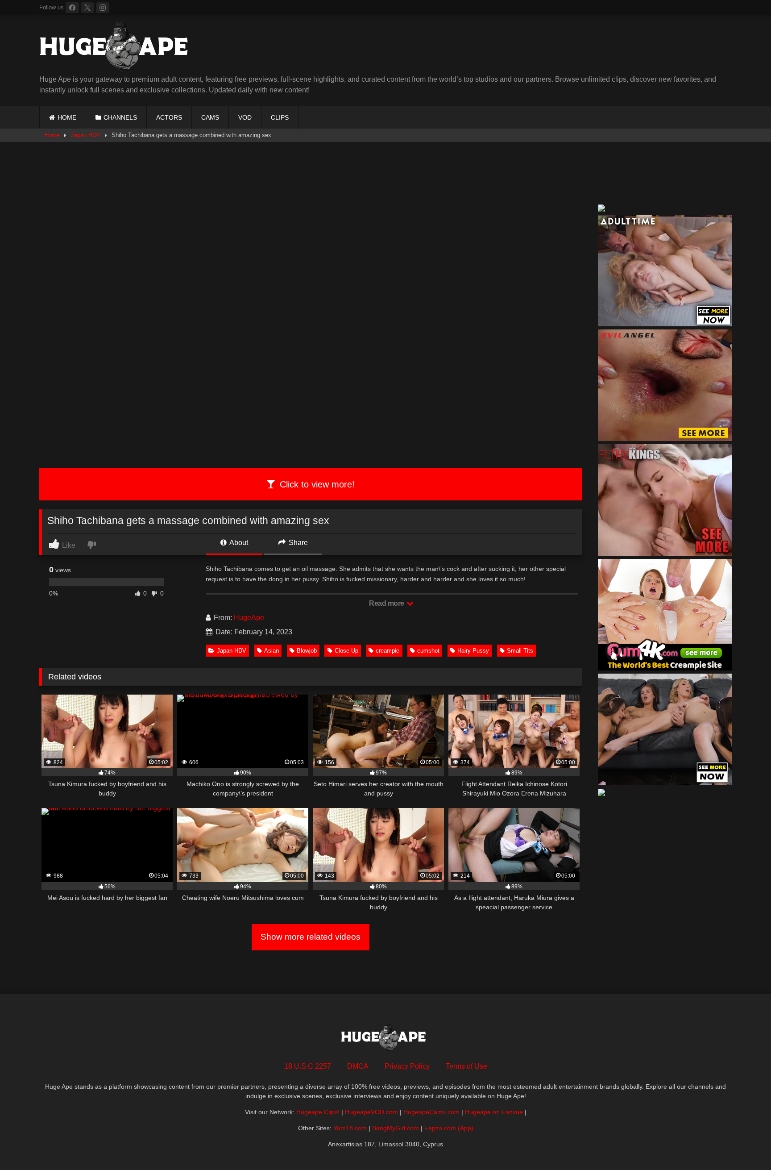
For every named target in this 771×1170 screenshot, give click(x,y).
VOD (245, 117)
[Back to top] (743, 1143)
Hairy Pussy (473, 650)
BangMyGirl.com (395, 1128)
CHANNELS (120, 117)
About (238, 542)
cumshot (428, 650)
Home (52, 135)
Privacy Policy (407, 1066)
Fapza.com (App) (448, 1128)
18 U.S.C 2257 (307, 1066)
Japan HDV (85, 135)
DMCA (358, 1066)
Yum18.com (350, 1128)
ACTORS (169, 117)
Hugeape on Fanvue (494, 1112)
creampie (387, 650)
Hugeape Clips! (318, 1112)
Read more (387, 603)
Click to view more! (316, 484)
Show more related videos (311, 936)
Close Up (346, 650)
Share (297, 542)
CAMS (210, 117)
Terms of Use (466, 1066)
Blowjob (307, 650)
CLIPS (280, 117)
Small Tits (520, 650)
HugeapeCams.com (431, 1112)
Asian (271, 650)
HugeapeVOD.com (371, 1112)
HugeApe (249, 617)
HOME (67, 117)
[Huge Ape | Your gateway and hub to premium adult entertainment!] (117, 48)
